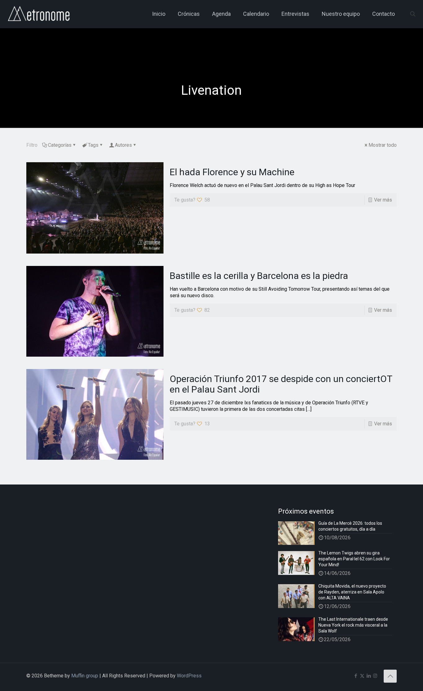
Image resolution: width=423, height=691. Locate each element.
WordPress (189, 676)
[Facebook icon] (355, 676)
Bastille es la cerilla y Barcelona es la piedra (259, 275)
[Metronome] (39, 14)
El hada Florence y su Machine (232, 172)
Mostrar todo (382, 145)
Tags (93, 145)
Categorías (60, 145)
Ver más (383, 200)
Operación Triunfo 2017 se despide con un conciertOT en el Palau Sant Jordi (281, 384)
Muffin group (84, 676)
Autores (123, 145)
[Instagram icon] (375, 676)
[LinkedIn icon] (368, 676)
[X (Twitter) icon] (362, 676)
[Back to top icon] (390, 676)
